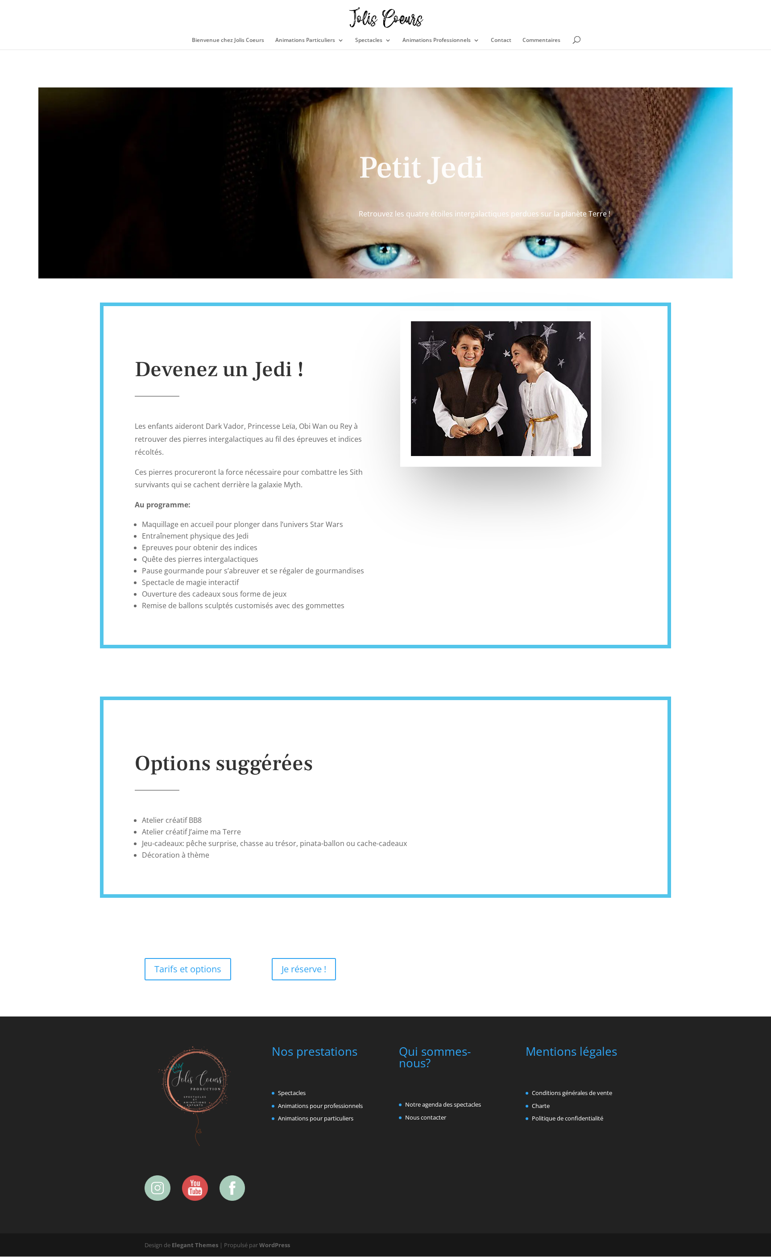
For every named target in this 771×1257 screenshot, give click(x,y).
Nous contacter (425, 1117)
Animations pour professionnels (320, 1106)
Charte (541, 1106)
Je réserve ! (304, 969)
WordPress (274, 1245)
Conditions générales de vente (572, 1093)
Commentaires (541, 40)
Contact (501, 40)
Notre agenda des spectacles (443, 1104)
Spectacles (368, 40)
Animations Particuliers (305, 40)
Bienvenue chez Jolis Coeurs (228, 40)
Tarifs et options (187, 969)
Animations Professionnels (436, 40)
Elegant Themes (195, 1245)
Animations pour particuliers (315, 1118)
